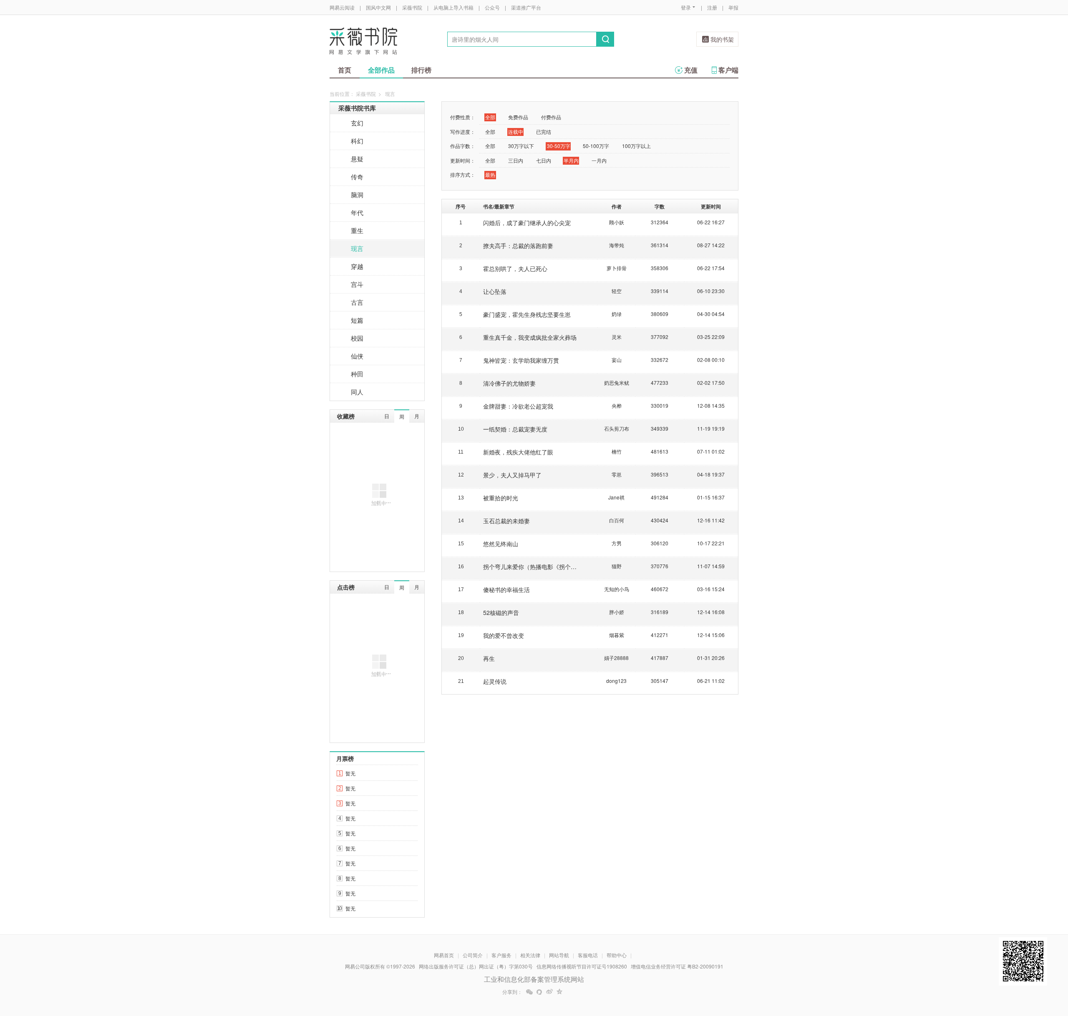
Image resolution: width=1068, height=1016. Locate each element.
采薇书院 (412, 7)
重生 (357, 230)
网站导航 (559, 954)
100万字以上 (636, 145)
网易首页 (444, 954)
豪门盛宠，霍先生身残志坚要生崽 (527, 314)
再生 (489, 658)
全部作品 (381, 70)
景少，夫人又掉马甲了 (512, 475)
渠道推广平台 (526, 7)
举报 (733, 7)
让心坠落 (494, 291)
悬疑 (357, 158)
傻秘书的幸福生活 (506, 589)
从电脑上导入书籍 (453, 7)
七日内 (543, 160)
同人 (357, 391)
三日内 (515, 160)
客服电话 (588, 954)
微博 (549, 991)
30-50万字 (558, 145)
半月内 (571, 160)
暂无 (350, 773)
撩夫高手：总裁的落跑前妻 (518, 245)
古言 (357, 302)
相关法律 (530, 954)
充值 (691, 70)
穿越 (357, 266)
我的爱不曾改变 (503, 635)
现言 (357, 248)
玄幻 (357, 122)
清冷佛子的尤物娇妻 (509, 383)
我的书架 (722, 39)
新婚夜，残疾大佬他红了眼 (518, 452)
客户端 (728, 70)
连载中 (515, 131)
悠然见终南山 (500, 543)
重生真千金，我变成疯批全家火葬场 (530, 337)
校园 (357, 338)
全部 (490, 116)
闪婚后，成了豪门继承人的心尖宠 (527, 222)
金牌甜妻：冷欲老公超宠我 (518, 406)
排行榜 (421, 70)
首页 (344, 70)
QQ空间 (559, 991)
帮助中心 (617, 954)
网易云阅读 (342, 7)
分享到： (512, 991)
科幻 (357, 140)
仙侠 (357, 355)
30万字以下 (521, 145)
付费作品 (551, 116)
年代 (357, 212)
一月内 (599, 160)
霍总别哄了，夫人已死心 (515, 268)
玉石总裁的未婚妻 (506, 521)
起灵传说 (494, 681)
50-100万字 (596, 145)
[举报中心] (761, 967)
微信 (529, 991)
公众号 (492, 7)
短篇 (357, 320)
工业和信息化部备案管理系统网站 (534, 979)
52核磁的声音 (501, 612)
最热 (490, 174)
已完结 (543, 131)
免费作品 (518, 116)
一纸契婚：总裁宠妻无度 (515, 429)
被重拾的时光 (500, 498)
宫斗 (357, 284)
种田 (357, 373)
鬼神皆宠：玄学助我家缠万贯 (521, 360)
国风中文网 (378, 7)
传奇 (357, 176)
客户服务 (501, 954)
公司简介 (473, 954)
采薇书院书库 (357, 108)
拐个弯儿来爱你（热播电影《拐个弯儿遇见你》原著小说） (559, 566)
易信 (539, 991)
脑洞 (357, 194)
